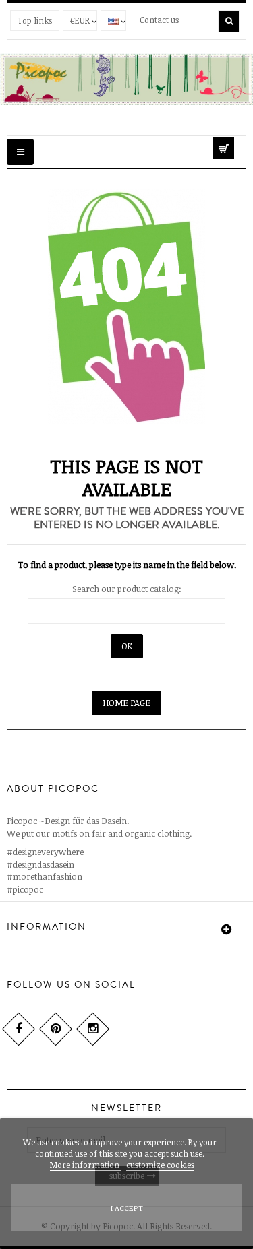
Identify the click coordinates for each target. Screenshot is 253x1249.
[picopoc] (126, 79)
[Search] (229, 21)
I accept (127, 1208)
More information (85, 1164)
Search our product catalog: (126, 589)
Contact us (159, 19)
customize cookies (160, 1164)
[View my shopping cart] (229, 145)
